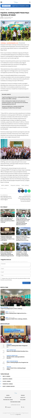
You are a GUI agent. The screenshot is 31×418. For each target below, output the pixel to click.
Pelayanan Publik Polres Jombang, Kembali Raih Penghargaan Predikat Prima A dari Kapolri (7, 238)
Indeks (8, 395)
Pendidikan (6, 307)
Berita (2, 307)
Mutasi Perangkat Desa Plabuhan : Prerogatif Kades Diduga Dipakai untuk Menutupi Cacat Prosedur (23, 238)
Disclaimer (22, 399)
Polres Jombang (25, 185)
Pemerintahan (13, 349)
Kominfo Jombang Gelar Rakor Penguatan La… (17, 346)
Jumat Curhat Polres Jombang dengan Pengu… (16, 368)
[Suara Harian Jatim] (15, 2)
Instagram (9, 407)
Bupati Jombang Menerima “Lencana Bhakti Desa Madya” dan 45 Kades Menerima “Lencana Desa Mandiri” (24, 198)
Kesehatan (9, 355)
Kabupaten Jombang (15, 185)
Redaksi (23, 395)
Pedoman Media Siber (15, 401)
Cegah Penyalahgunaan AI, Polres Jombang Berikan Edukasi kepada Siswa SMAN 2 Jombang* (7, 220)
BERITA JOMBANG (5, 185)
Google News (18, 414)
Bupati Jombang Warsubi (8, 386)
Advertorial (9, 344)
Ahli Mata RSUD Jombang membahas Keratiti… (16, 357)
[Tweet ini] (22, 191)
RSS (23, 407)
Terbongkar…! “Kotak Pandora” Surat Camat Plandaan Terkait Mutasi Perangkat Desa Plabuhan (22, 253)
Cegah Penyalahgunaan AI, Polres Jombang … (12, 308)
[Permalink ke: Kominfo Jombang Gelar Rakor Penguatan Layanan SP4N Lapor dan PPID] (15, 334)
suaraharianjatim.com (12, 43)
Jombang (3, 43)
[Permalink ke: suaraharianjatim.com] (2, 17)
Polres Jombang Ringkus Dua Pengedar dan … (17, 363)
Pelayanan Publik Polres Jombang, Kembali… (17, 319)
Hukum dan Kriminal (14, 361)
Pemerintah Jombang (8, 384)
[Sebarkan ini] (19, 191)
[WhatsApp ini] (29, 191)
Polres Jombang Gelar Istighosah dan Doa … (16, 313)
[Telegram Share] (25, 191)
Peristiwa (9, 366)
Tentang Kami (8, 397)
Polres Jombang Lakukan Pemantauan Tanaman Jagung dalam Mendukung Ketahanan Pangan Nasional (7, 253)
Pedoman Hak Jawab (8, 399)
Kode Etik (22, 397)
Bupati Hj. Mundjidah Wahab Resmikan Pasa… (18, 351)
